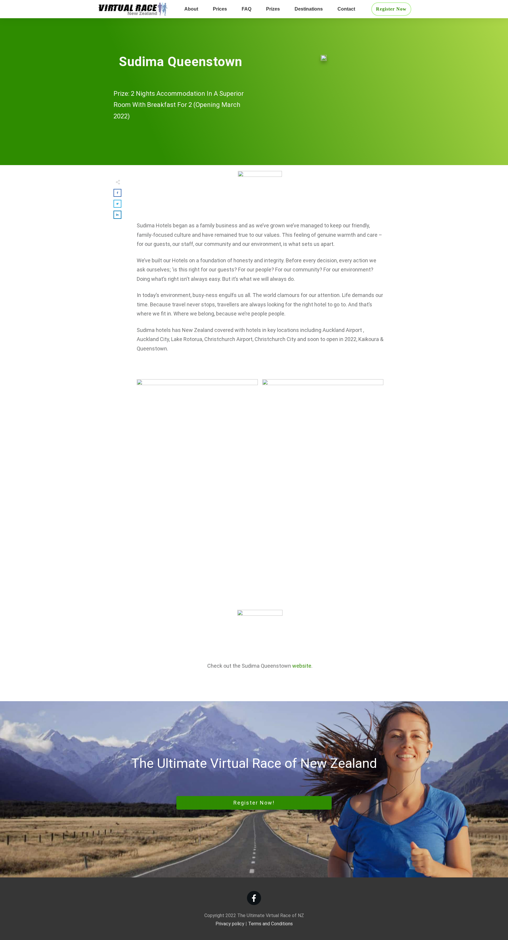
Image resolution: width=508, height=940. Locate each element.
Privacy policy (229, 923)
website (301, 666)
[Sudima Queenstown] (324, 57)
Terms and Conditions (270, 923)
